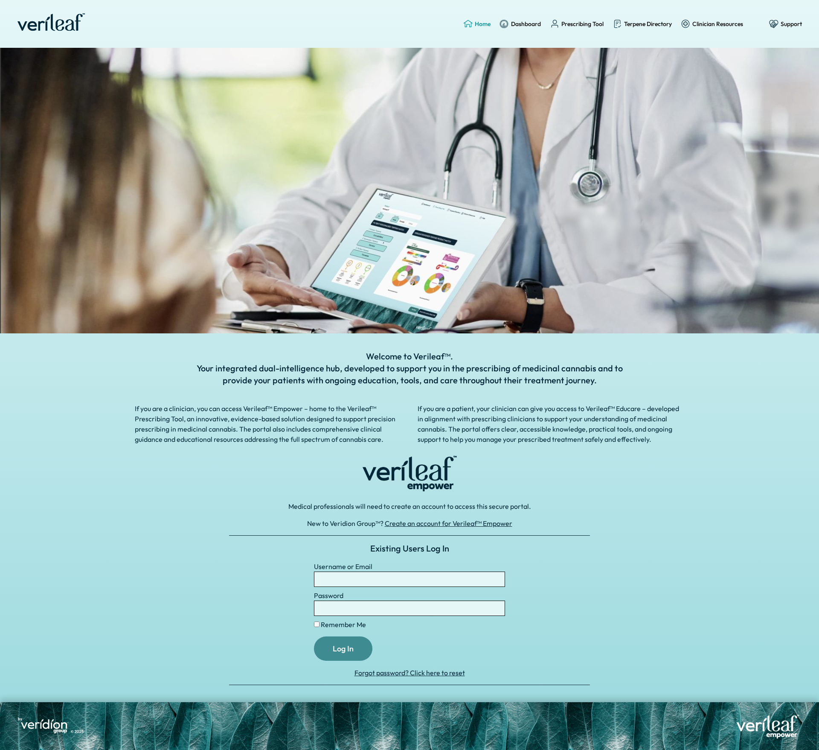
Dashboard (526, 24)
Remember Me (342, 624)
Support (791, 24)
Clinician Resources (717, 24)
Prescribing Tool (582, 24)
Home (483, 24)
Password (328, 595)
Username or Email (343, 566)
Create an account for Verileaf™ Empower (448, 523)
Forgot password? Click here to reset (409, 672)
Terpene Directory (648, 24)
